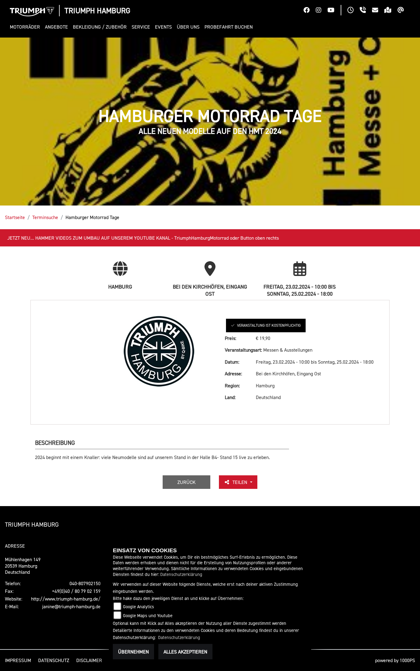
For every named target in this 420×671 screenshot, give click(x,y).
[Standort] (391, 10)
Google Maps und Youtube (147, 615)
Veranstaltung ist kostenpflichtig (269, 325)
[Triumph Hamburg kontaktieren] (378, 10)
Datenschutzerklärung (181, 574)
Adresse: (233, 373)
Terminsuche (45, 217)
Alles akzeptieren (185, 652)
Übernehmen (133, 652)
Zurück (186, 482)
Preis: (230, 338)
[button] (26, 27)
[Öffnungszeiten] (353, 10)
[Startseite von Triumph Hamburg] (32, 11)
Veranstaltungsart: (243, 350)
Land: (230, 397)
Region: (232, 385)
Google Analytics (138, 606)
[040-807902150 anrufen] (366, 10)
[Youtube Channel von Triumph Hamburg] (334, 10)
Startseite (15, 217)
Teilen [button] (240, 482)
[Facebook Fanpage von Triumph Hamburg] (309, 10)
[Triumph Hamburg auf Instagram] (321, 10)
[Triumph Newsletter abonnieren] (404, 10)
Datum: (232, 362)
